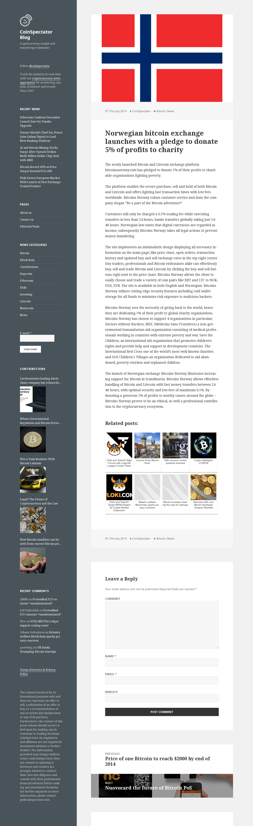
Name (110, 656)
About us (25, 213)
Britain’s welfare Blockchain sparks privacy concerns (40, 636)
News (23, 315)
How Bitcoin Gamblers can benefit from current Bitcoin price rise (41, 542)
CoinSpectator (141, 111)
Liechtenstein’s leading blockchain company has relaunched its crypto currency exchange (40, 381)
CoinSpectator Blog (36, 34)
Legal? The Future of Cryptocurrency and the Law (39, 501)
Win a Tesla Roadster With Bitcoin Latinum (37, 461)
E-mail (25, 333)
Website (111, 692)
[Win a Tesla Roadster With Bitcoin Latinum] (33, 480)
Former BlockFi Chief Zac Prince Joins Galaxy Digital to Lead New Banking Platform (41, 137)
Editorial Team (29, 226)
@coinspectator (39, 66)
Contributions (29, 267)
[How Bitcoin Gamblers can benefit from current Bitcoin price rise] (33, 560)
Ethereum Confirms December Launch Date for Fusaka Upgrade (40, 121)
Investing (26, 294)
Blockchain (27, 260)
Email (111, 674)
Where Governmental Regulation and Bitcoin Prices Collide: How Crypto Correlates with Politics (40, 421)
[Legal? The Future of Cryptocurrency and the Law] (33, 520)
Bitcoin (24, 253)
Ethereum (26, 281)
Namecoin (26, 308)
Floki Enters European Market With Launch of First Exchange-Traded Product (41, 182)
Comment (112, 599)
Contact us (27, 219)
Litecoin (25, 301)
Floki (23, 287)
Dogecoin (26, 274)
